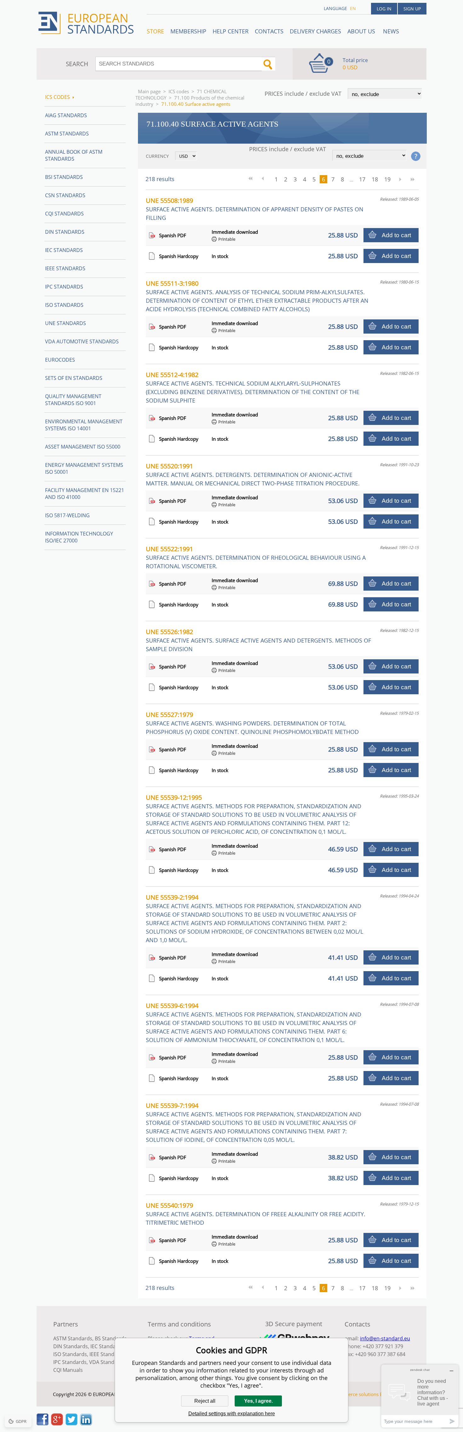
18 (375, 179)
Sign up (412, 9)
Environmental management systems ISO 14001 (84, 425)
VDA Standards (107, 1362)
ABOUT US (362, 31)
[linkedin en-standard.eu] (86, 1423)
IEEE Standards (65, 268)
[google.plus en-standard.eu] (57, 1423)
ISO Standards (64, 304)
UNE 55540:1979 (255, 1213)
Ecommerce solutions (355, 1394)
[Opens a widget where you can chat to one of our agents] (420, 1396)
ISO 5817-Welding (67, 515)
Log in (384, 9)
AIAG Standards (66, 115)
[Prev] (265, 179)
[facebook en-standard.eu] (43, 1423)
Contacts (269, 31)
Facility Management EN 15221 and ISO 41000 (84, 494)
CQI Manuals (68, 1369)
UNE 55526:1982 (258, 640)
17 (362, 179)
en (353, 8)
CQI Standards (64, 213)
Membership (188, 31)
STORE (155, 31)
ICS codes (179, 91)
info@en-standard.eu (385, 1338)
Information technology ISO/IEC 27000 (79, 537)
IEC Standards (64, 250)
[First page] (252, 179)
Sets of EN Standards (73, 378)
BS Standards (111, 1338)
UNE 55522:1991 (256, 557)
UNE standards (65, 323)
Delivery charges (315, 31)
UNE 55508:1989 (254, 208)
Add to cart (396, 235)
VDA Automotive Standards (82, 341)
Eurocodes (60, 359)
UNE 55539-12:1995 (253, 814)
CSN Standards (65, 195)
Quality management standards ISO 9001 (73, 400)
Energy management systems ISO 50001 (84, 468)
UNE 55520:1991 (253, 474)
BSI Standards (64, 177)
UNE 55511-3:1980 (257, 296)
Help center (231, 31)
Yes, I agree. (258, 1401)
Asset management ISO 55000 (82, 446)
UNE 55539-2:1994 (254, 918)
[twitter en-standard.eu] (71, 1423)
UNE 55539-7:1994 (253, 1122)
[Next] (400, 179)
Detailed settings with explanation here (231, 1413)
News (391, 31)
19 (387, 179)
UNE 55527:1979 (252, 723)
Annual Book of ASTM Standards (73, 155)
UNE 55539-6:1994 (253, 1022)
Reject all (204, 1401)
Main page (149, 91)
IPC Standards (64, 286)
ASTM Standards (67, 133)
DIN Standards (64, 231)
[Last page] (412, 179)
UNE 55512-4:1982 (252, 387)
